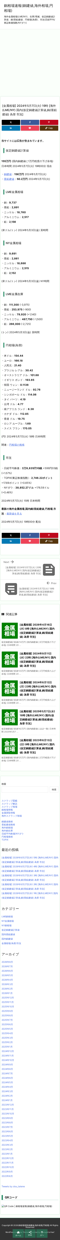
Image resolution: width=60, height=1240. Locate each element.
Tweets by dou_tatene (13, 1186)
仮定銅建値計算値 (11, 929)
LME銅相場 (7, 916)
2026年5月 (7, 975)
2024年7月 (7, 1073)
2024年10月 (8, 1060)
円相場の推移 (16, 444)
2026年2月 (7, 988)
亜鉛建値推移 (8, 824)
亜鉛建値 (9, 179)
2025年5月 (7, 1028)
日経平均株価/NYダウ (13, 833)
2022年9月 (7, 1171)
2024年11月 (8, 1055)
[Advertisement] (30, 61)
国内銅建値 (7, 938)
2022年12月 (8, 1158)
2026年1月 (7, 993)
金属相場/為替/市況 (11, 943)
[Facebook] (30, 122)
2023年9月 (7, 1118)
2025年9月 (7, 1011)
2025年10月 (8, 1006)
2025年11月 (8, 1002)
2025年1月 (7, 1046)
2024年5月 (7, 1082)
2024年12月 (8, 1051)
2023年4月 (7, 1140)
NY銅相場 (7, 925)
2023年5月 (7, 1136)
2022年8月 (7, 1176)
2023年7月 (7, 1127)
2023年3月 (7, 1144)
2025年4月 (7, 1033)
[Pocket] (30, 128)
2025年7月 (7, 1020)
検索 (4, 784)
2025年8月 (7, 1015)
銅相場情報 (7, 809)
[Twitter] (11, 122)
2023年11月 (8, 1109)
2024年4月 (7, 1086)
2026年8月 (7, 962)
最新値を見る (14, 513)
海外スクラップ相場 (12, 815)
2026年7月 (7, 966)
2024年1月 (7, 1100)
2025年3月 (7, 1037)
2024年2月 (7, 1095)
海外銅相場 (7, 827)
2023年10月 (8, 1113)
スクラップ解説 (9, 803)
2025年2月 (7, 1042)
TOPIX (5, 839)
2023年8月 (7, 1122)
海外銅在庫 (7, 830)
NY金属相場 (8, 921)
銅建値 (8, 174)
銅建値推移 (7, 821)
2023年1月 (7, 1153)
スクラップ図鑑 (9, 800)
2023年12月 (8, 1104)
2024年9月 (7, 1064)
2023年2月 (7, 1149)
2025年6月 (7, 1024)
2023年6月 (7, 1131)
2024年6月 (7, 1078)
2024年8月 (7, 1069)
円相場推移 (7, 836)
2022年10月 (8, 1167)
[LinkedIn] (11, 128)
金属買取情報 (8, 812)
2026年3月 (7, 984)
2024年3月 (7, 1091)
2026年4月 (7, 979)
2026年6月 (7, 970)
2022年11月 (8, 1162)
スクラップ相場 (9, 806)
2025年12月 (8, 997)
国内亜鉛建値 (8, 934)
